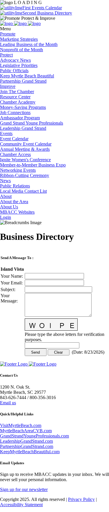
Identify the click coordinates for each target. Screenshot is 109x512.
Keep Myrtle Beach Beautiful (27, 75)
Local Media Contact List (23, 191)
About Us (9, 206)
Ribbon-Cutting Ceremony (24, 175)
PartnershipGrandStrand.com (26, 446)
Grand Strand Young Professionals (31, 123)
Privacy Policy (81, 499)
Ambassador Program (20, 117)
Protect (6, 54)
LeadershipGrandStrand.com (26, 441)
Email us (8, 402)
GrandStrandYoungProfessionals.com (34, 435)
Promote (7, 33)
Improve (7, 86)
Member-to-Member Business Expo (33, 164)
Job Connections (15, 112)
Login (5, 217)
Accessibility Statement (21, 504)
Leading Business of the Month (29, 44)
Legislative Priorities (18, 65)
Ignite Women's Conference (25, 159)
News (5, 180)
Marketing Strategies (19, 39)
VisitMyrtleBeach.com (20, 425)
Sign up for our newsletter (24, 489)
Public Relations (15, 185)
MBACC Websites (17, 212)
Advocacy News (15, 60)
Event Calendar (14, 138)
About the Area (14, 201)
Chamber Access (15, 154)
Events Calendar (46, 7)
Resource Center (15, 96)
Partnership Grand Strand (23, 81)
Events (6, 133)
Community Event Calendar (25, 143)
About (6, 196)
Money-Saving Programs (23, 107)
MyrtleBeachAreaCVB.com (26, 430)
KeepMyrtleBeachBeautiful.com (30, 451)
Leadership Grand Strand (23, 128)
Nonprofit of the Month (21, 49)
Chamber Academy (17, 102)
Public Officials (14, 70)
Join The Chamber (17, 91)
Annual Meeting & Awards (25, 149)
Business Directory (54, 12)
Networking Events (18, 170)
